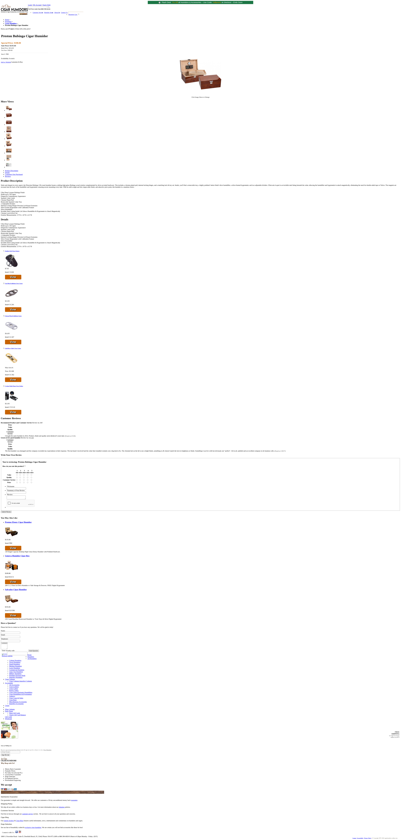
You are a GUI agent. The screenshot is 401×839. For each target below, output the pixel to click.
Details (7, 172)
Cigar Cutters (13, 689)
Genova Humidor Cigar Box (17, 556)
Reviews (8, 176)
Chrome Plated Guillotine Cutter (13, 316)
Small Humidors (14, 664)
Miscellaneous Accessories (18, 702)
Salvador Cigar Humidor (16, 589)
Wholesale (8, 719)
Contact (354, 838)
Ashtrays (12, 696)
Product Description (11, 171)
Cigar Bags (13, 700)
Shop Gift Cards (14, 713)
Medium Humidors (15, 666)
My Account (37, 5)
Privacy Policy (367, 838)
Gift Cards (8, 717)
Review (10, 494)
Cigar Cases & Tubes (16, 698)
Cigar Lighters (14, 687)
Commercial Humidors (16, 670)
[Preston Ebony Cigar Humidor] (11, 538)
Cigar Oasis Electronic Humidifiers (20, 692)
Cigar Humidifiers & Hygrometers (20, 694)
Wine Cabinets (10, 709)
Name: (3, 631)
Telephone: (4, 639)
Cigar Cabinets (10, 679)
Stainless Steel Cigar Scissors (12, 251)
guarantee (74, 800)
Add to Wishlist (6, 62)
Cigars (7, 705)
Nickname (10, 486)
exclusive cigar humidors (33, 827)
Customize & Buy (17, 62)
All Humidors (32, 658)
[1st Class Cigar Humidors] (14, 14)
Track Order (47, 5)
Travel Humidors (14, 662)
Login (30, 5)
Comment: (4, 643)
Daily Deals (9, 711)
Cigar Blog (19, 821)
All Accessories (14, 685)
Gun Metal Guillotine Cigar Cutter (14, 283)
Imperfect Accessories (16, 704)
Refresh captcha (7, 656)
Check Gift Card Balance (17, 715)
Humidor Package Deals (17, 675)
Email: (3, 635)
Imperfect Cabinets (25, 681)
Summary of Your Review (16, 490)
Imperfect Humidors (15, 677)
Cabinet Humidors (15, 660)
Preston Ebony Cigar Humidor (18, 522)
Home (7, 20)
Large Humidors (11, 23)
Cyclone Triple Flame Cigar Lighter (14, 386)
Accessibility (360, 838)
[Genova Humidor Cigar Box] (11, 571)
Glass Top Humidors (16, 672)
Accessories (9, 683)
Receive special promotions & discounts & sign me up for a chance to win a (26, 750)
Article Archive (9, 821)
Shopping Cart (73, 14)
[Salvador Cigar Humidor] (11, 605)
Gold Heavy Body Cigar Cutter (13, 348)
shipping (62, 807)
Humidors (8, 21)
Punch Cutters (13, 690)
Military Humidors (15, 674)
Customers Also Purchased (14, 174)
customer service (27, 814)
